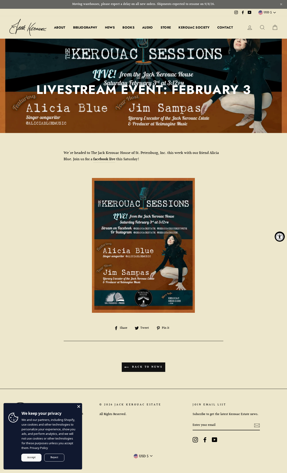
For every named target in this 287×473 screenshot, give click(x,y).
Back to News (146, 367)
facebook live (104, 159)
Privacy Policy (39, 448)
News (110, 27)
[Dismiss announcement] (281, 4)
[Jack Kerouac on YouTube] (214, 439)
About (59, 27)
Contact (225, 27)
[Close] (78, 406)
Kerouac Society (193, 27)
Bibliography (85, 27)
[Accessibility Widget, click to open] (280, 236)
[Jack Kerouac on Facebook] (205, 439)
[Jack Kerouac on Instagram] (195, 439)
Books (128, 27)
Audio (147, 27)
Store (166, 27)
